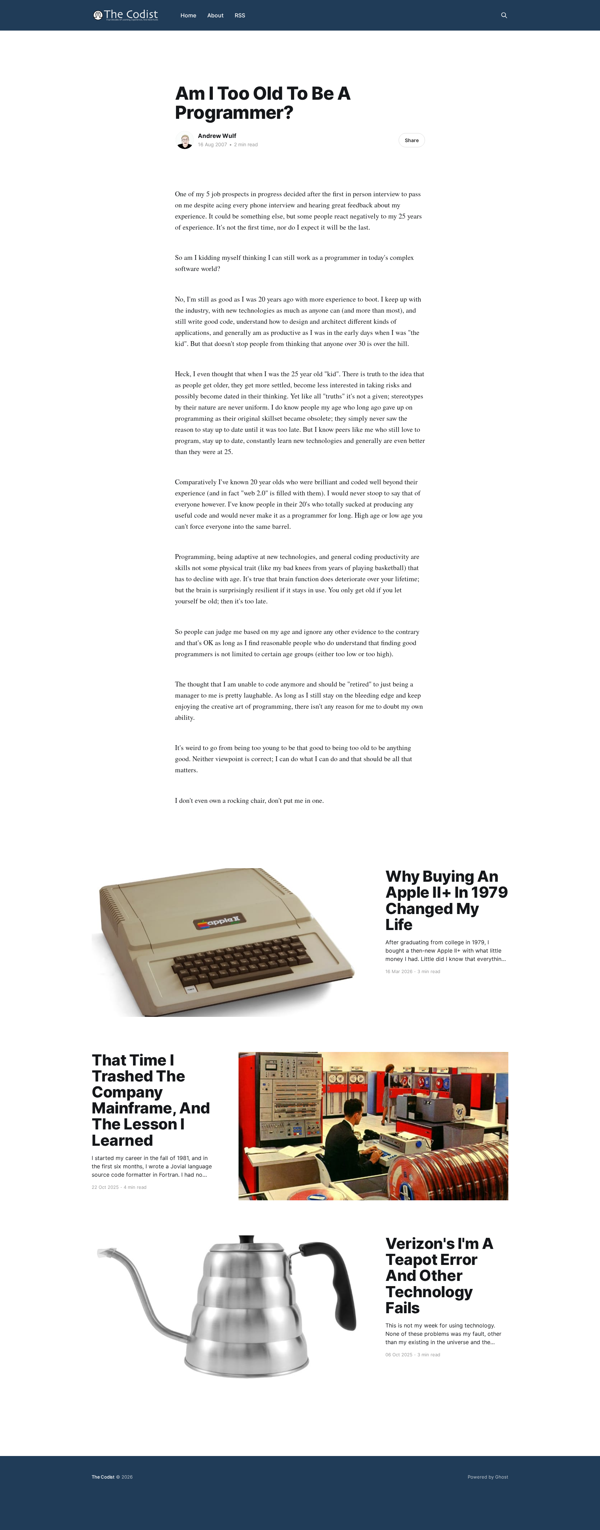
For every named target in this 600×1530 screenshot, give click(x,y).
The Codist (103, 1477)
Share (412, 140)
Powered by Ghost (488, 1477)
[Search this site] (504, 15)
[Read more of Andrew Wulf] (184, 140)
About (215, 15)
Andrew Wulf (217, 135)
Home (188, 15)
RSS (240, 15)
